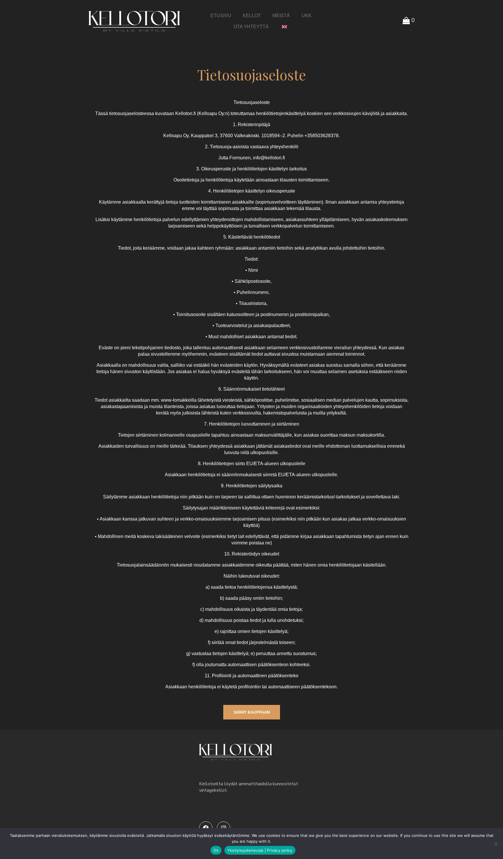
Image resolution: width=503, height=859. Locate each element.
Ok (216, 850)
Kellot (252, 15)
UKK (306, 15)
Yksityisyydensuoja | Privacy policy (260, 850)
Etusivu (220, 15)
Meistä (281, 15)
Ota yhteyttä (251, 26)
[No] (496, 843)
